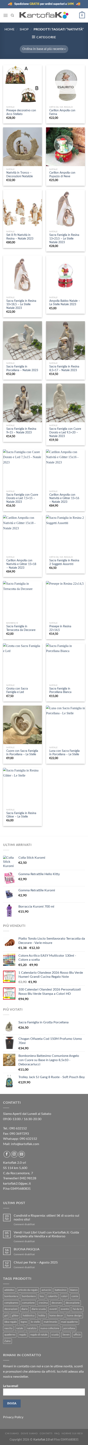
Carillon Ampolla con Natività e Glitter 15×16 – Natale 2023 (64, 498)
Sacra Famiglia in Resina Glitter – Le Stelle (21, 815)
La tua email (10, 1386)
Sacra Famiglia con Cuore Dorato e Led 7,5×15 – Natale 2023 (22, 498)
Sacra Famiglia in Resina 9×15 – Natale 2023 (21, 431)
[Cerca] (12, 15)
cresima (43, 1303)
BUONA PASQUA (26, 1249)
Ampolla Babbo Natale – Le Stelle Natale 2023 (64, 303)
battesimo (60, 1290)
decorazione (73, 1303)
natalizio (31, 1328)
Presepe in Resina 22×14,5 (60, 628)
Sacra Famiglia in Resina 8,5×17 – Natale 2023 (64, 368)
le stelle (35, 1322)
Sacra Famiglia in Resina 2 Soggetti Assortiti (64, 562)
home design (74, 1315)
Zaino (7, 1341)
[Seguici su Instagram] (14, 1154)
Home (10, 29)
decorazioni (10, 1309)
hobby (41, 1315)
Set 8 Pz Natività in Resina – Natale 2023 (19, 237)
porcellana (69, 1328)
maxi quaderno (69, 1322)
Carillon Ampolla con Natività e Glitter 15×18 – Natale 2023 (21, 564)
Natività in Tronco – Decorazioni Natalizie (19, 174)
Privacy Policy (13, 1417)
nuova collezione (49, 1328)
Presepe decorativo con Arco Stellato (21, 112)
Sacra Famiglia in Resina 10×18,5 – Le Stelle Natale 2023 (21, 304)
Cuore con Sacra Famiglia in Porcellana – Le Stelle (22, 753)
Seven (66, 1334)
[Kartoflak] (44, 15)
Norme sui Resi (72, 1433)
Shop (24, 29)
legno (24, 1322)
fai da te (77, 1309)
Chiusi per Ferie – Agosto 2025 (36, 1262)
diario (24, 1309)
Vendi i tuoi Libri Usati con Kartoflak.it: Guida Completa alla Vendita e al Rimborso (46, 1234)
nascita (8, 1328)
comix (74, 1296)
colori (64, 1296)
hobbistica (28, 1315)
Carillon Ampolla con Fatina (62, 112)
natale (19, 1328)
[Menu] (5, 15)
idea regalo (10, 1322)
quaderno (9, 1334)
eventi (53, 1309)
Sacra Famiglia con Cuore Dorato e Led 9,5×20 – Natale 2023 (65, 432)
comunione (28, 1303)
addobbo (9, 1290)
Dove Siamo (29, 1433)
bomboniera (11, 1296)
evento (65, 1309)
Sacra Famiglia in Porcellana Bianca (60, 690)
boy (42, 1296)
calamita (52, 1296)
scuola (55, 1334)
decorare (57, 1303)
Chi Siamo (12, 1433)
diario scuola (39, 1309)
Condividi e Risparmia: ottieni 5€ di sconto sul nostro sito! (46, 1217)
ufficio (77, 1334)
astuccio (46, 1290)
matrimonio (50, 1322)
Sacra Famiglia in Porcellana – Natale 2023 (22, 368)
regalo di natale (38, 1334)
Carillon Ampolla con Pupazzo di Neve (62, 174)
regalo (22, 1334)
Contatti (46, 1433)
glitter (15, 1315)
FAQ (57, 1433)
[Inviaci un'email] (21, 1154)
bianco (74, 1290)
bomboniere (29, 1296)
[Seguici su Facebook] (6, 1154)
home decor (56, 1315)
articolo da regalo (28, 1290)
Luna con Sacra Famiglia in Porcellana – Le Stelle (64, 753)
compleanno (11, 1303)
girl (6, 1315)
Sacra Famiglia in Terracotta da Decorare (20, 628)
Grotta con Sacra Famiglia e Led (17, 690)
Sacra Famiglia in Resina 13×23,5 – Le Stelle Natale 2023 (64, 239)
